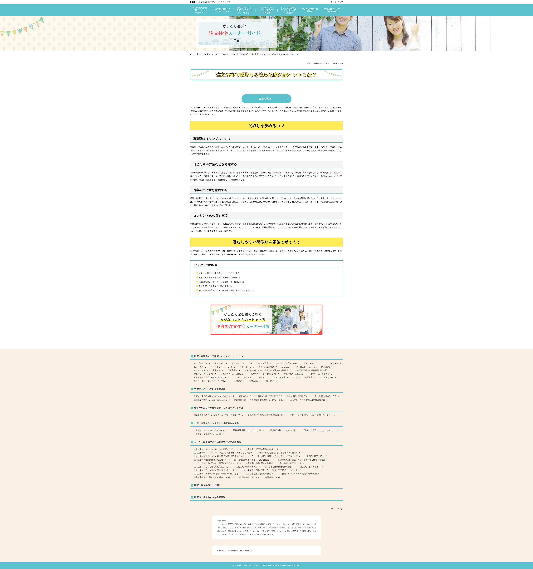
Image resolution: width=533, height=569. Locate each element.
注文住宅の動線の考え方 (246, 467)
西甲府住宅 (232, 370)
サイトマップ (338, 2)
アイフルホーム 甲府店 (258, 363)
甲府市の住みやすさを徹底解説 (332, 10)
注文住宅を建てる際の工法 (253, 470)
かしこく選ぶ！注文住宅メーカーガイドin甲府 (213, 2)
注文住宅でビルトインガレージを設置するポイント (216, 449)
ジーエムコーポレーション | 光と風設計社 (314, 367)
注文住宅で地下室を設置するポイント (262, 449)
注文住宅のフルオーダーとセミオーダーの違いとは (221, 282)
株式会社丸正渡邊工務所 (286, 363)
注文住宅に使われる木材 (309, 467)
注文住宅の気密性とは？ (290, 463)
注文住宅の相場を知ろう (325, 396)
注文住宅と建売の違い (314, 456)
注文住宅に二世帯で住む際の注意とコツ (216, 286)
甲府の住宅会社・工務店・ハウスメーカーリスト (201, 10)
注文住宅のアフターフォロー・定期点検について (259, 477)
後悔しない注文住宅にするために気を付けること (311, 415)
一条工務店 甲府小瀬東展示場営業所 (311, 370)
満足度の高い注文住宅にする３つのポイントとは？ (244, 10)
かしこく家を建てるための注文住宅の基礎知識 (288, 10)
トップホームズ (200, 363)
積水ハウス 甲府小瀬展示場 (263, 374)
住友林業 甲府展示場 (203, 374)
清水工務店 (254, 381)
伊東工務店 (309, 363)
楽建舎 (262, 377)
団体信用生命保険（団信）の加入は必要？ (252, 460)
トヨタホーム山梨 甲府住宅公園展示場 (211, 377)
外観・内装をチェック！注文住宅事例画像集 (266, 10)
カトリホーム (245, 367)
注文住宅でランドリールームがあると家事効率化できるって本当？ (223, 453)
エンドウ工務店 (278, 377)
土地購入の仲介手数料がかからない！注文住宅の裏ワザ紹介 (281, 396)
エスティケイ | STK (329, 363)
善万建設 (270, 381)
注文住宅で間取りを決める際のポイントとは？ (214, 470)
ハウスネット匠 (326, 377)
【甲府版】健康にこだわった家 (282, 430)
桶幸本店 (308, 377)
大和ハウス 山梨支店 (293, 374)
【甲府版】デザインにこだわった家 (209, 430)
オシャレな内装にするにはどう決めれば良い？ (279, 453)
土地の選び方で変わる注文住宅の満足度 (265, 415)
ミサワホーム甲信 (244, 377)
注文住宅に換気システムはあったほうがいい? (277, 456)
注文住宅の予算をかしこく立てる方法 (210, 400)
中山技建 (216, 370)
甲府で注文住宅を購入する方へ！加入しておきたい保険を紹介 (221, 396)
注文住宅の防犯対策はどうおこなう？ (210, 460)
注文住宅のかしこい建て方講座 (223, 10)
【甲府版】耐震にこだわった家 (316, 430)
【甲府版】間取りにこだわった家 (246, 430)
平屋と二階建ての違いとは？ (285, 470)
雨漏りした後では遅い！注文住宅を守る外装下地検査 (301, 460)
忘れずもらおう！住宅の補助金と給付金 (307, 400)
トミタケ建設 (199, 370)
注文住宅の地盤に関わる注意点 (259, 463)
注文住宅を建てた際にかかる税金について (212, 477)
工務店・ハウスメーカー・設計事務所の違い (299, 474)
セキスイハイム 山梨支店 (232, 374)
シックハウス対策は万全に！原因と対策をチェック (216, 463)
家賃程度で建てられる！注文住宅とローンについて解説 (258, 400)
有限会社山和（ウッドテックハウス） (210, 381)
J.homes (285, 367)
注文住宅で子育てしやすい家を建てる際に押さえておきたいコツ (227, 290)
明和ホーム (236, 363)
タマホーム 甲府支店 (320, 374)
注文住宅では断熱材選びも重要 (278, 467)
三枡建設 (238, 381)
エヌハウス (198, 367)
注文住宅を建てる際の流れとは (259, 474)
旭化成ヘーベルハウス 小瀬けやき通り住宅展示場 (266, 370)
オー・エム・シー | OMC (221, 367)
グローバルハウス (266, 367)
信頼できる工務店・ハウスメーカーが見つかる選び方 (217, 415)
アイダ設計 (219, 363)
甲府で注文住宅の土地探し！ (310, 10)
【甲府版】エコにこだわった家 (207, 434)
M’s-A (295, 377)
